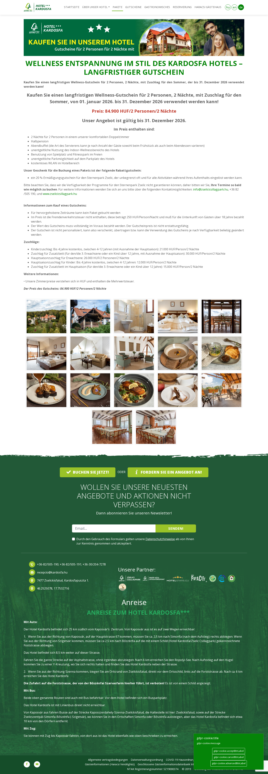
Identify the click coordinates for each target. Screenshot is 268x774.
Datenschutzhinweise (160, 539)
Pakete (117, 7)
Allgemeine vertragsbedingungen (108, 759)
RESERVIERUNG (182, 7)
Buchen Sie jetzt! (90, 472)
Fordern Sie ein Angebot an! (171, 472)
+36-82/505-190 (48, 564)
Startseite (71, 7)
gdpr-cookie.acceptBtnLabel (228, 750)
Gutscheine (133, 7)
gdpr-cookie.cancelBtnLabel (229, 757)
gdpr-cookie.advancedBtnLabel (229, 763)
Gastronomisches (157, 7)
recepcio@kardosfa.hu (52, 572)
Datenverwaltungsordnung (147, 759)
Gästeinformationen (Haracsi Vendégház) (110, 764)
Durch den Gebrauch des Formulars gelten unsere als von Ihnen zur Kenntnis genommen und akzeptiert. (135, 541)
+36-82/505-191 (70, 564)
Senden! (175, 528)
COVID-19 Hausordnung (180, 759)
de (241, 7)
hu (228, 7)
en (234, 7)
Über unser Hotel (95, 7)
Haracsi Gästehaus (208, 7)
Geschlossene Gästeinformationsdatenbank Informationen (173, 764)
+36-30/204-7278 (94, 564)
